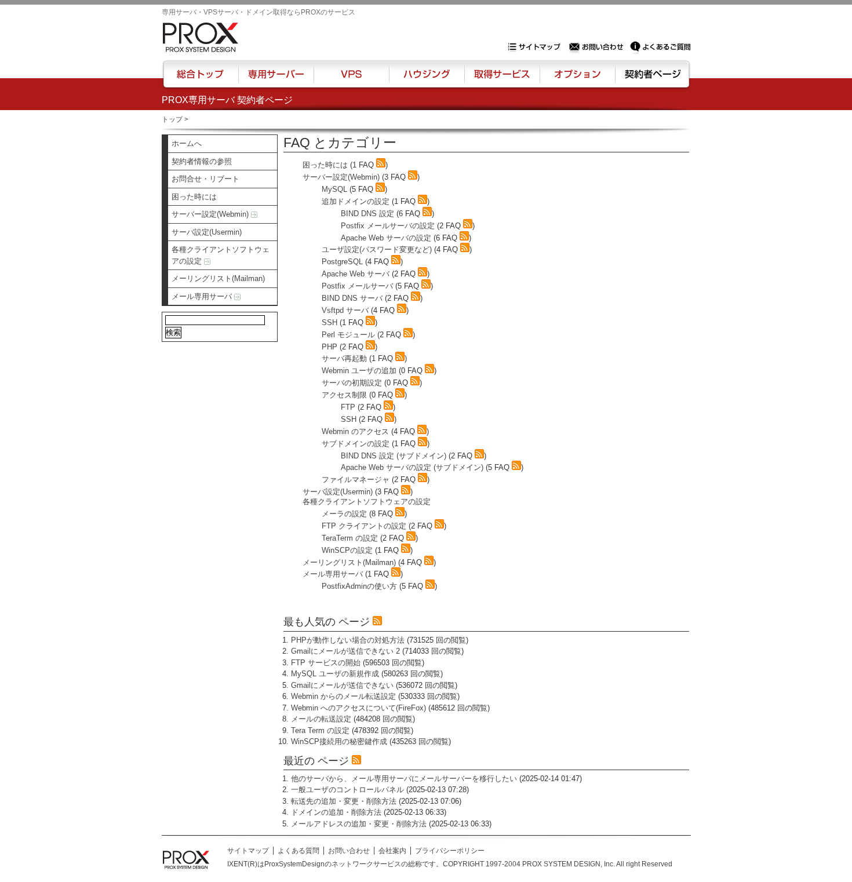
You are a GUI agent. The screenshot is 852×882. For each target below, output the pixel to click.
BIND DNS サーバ (352, 298)
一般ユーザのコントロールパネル (347, 789)
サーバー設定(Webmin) (211, 214)
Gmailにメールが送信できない (342, 685)
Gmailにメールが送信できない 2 (345, 651)
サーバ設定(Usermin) (207, 232)
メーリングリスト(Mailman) (218, 278)
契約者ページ (651, 79)
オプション (577, 79)
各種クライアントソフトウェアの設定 (221, 255)
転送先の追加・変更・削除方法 (343, 801)
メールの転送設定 (321, 719)
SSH (329, 322)
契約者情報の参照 (202, 161)
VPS (351, 79)
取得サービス (501, 79)
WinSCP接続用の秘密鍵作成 (339, 741)
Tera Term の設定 (320, 730)
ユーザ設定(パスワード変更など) (377, 249)
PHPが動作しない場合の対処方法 (348, 640)
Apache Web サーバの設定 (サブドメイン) (412, 467)
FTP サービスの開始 (326, 662)
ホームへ (187, 143)
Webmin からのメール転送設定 (343, 696)
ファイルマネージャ (355, 479)
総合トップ (201, 79)
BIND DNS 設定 (367, 213)
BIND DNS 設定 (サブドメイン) (393, 455)
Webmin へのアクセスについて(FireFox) (358, 708)
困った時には (194, 196)
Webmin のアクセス (355, 431)
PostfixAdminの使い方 (359, 586)
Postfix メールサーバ (357, 286)
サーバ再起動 (344, 358)
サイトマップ (537, 47)
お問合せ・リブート (205, 178)
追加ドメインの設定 (355, 201)
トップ (172, 119)
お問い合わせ (598, 47)
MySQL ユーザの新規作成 (335, 673)
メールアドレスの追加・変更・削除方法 (359, 823)
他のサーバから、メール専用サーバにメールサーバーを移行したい (404, 778)
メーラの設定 (344, 513)
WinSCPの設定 (347, 550)
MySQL (334, 189)
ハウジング (425, 79)
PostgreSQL (342, 261)
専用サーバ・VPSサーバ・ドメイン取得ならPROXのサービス (258, 12)
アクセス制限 (344, 395)
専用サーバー (276, 79)
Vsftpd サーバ (345, 310)
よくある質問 (298, 851)
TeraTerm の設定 (350, 538)
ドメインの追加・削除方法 (336, 812)
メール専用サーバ (203, 296)
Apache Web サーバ (355, 273)
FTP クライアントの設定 (364, 526)
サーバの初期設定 (352, 382)
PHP (329, 346)
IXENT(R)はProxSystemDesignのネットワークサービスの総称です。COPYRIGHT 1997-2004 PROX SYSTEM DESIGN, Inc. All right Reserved (449, 864)
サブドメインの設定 (355, 443)
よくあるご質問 (660, 47)
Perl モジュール (348, 334)
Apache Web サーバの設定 (386, 238)
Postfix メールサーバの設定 (388, 225)
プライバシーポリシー (450, 851)
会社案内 (392, 851)
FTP (348, 407)
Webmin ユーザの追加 (359, 370)
